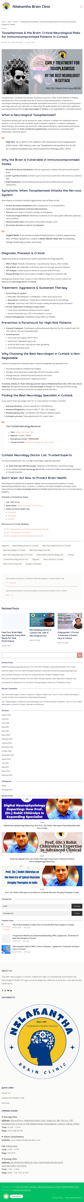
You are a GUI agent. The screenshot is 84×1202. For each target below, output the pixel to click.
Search (79, 655)
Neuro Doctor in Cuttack (53, 559)
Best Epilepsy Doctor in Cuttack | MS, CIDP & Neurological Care (40, 633)
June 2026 (5, 723)
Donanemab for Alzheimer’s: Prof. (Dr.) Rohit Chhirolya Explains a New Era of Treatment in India (36, 682)
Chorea (71, 555)
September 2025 (8, 755)
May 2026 (5, 727)
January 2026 (7, 743)
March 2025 (6, 771)
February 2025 (7, 775)
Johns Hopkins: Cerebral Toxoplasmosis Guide (24, 536)
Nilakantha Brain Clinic (31, 6)
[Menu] (81, 6)
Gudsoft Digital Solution (21, 1190)
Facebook (12, 512)
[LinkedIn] (11, 990)
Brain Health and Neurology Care (50, 555)
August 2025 (6, 759)
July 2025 (5, 763)
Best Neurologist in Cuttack (14, 550)
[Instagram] (5, 990)
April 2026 (5, 731)
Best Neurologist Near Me (40, 550)
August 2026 (6, 715)
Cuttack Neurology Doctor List (15, 559)
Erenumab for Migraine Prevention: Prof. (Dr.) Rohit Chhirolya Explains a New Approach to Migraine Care (39, 679)
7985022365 (12, 1146)
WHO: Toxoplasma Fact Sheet (18, 532)
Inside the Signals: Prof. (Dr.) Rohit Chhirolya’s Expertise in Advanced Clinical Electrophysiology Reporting (39, 671)
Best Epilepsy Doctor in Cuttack (25, 546)
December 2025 (7, 747)
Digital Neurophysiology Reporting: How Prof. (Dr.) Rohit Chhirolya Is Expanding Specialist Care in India (38, 667)
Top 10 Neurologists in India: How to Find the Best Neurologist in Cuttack (43, 925)
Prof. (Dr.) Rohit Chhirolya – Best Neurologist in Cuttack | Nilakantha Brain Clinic (47, 1187)
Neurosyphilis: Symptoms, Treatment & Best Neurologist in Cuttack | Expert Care (35, 578)
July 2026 (5, 719)
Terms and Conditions (73, 1198)
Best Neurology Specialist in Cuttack (17, 555)
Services (6, 1103)
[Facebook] (2, 990)
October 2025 (7, 751)
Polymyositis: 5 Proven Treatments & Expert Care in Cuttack (68, 635)
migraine (35, 559)
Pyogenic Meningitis (33, 564)
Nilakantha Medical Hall (13, 1098)
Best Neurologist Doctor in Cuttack (57, 546)
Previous (12, 583)
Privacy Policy (57, 1198)
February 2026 (7, 739)
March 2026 (6, 735)
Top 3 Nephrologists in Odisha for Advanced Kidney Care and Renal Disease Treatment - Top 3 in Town (39, 702)
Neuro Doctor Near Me (12, 564)
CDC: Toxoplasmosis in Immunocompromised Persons (27, 529)
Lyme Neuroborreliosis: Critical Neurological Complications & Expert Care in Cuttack (36, 591)
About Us (6, 1093)
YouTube (11, 519)
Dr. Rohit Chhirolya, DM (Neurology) (39, 442)
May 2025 (5, 767)
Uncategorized (7, 790)
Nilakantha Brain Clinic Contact (29, 506)
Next (8, 595)
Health (4, 28)
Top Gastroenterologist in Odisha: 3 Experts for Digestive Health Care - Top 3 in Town (32, 695)
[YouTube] (8, 990)
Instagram (12, 516)
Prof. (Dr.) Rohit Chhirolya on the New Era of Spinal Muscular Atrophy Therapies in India (33, 675)
